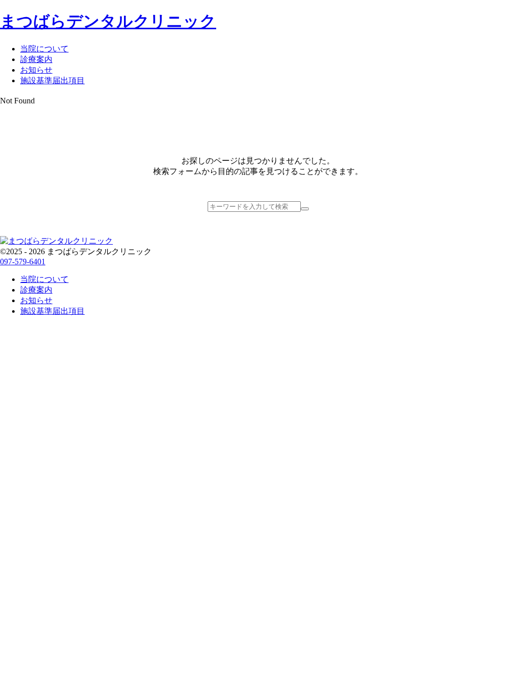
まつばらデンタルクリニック (108, 21)
